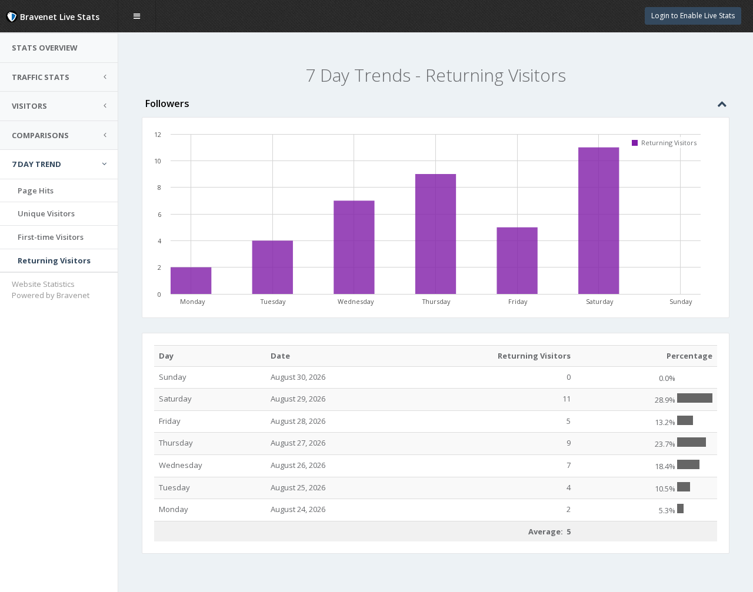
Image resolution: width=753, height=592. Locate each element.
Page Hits (36, 190)
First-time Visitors (51, 237)
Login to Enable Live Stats (693, 16)
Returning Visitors (54, 260)
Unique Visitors (46, 213)
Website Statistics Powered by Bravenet (50, 289)
